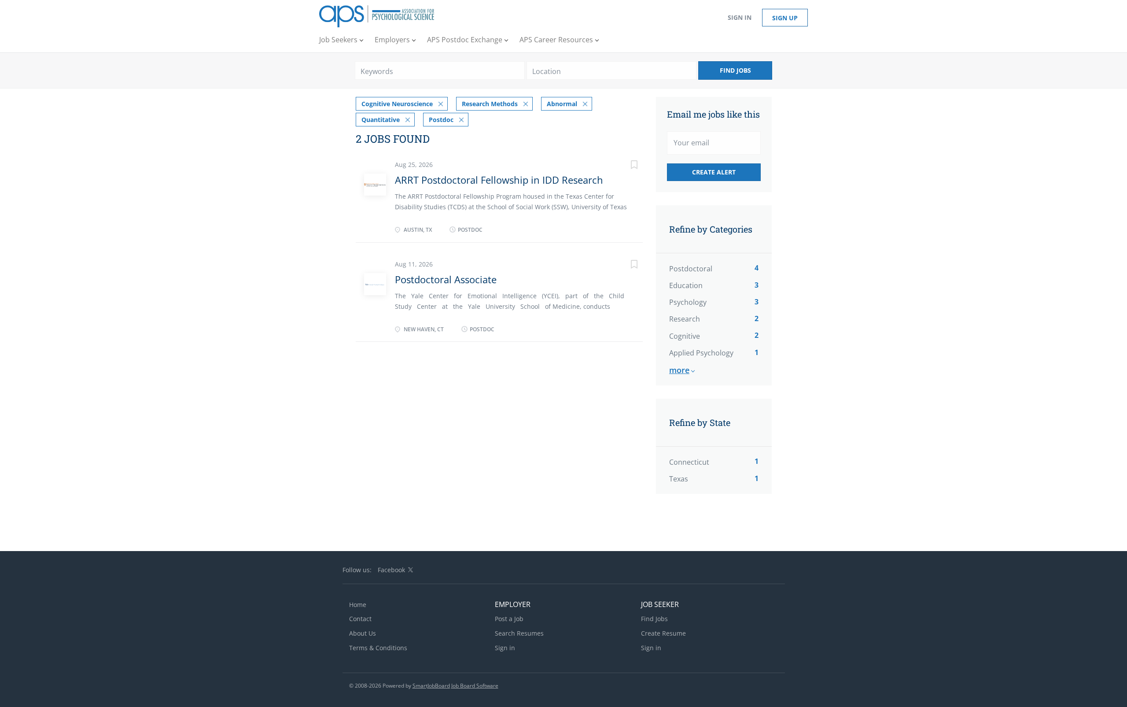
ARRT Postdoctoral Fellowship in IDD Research (499, 179)
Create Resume (663, 633)
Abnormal (562, 104)
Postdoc (441, 119)
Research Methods (490, 104)
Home (357, 604)
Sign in (739, 17)
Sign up (785, 18)
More (679, 370)
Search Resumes (519, 633)
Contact (360, 618)
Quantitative (380, 119)
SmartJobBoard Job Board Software (455, 685)
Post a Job (509, 618)
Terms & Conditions (378, 648)
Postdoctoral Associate (446, 279)
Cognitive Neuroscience (397, 104)
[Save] (625, 165)
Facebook (391, 570)
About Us (362, 633)
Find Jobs (735, 70)
